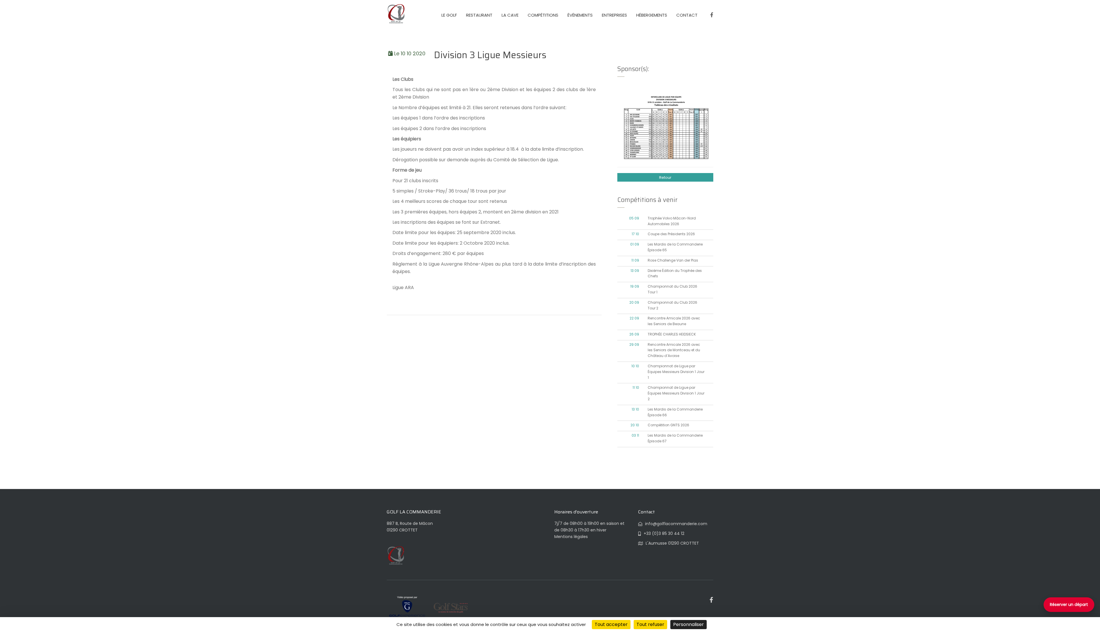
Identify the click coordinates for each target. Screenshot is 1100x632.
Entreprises (614, 15)
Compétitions (543, 15)
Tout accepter (611, 624)
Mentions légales (571, 536)
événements (580, 15)
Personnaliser (688, 624)
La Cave (510, 15)
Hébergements (651, 15)
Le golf (449, 15)
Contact (687, 15)
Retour (665, 177)
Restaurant (479, 15)
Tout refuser (650, 624)
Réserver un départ (1069, 604)
